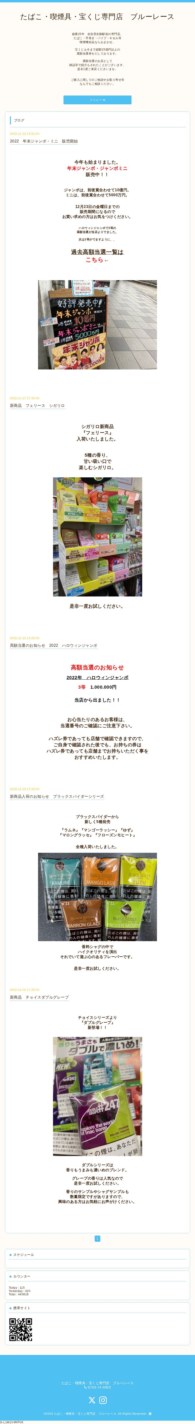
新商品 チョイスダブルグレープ (39, 997)
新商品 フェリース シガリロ (37, 406)
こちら (95, 259)
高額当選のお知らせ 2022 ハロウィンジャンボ (54, 645)
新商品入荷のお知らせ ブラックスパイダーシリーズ (57, 796)
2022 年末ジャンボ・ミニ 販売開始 (44, 141)
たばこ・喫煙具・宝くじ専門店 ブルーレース (97, 16)
